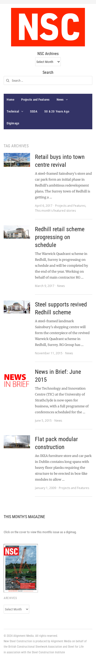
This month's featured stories (55, 210)
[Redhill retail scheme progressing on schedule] (17, 232)
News (60, 99)
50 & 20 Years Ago (56, 111)
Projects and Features (35, 99)
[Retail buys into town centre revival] (17, 160)
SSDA (33, 111)
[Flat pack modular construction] (17, 441)
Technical (13, 111)
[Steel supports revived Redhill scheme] (17, 307)
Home (10, 99)
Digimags (13, 123)
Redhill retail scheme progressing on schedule (59, 237)
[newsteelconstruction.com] (48, 27)
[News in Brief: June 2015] (17, 381)
